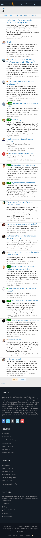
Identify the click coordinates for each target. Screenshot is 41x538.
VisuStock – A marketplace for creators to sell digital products (20, 21)
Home (28, 536)
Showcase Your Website (14, 39)
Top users (32, 15)
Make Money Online (8, 452)
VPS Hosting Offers (8, 481)
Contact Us (7, 513)
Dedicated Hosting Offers (9, 484)
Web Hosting (6, 449)
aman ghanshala (12, 219)
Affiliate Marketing (7, 446)
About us (21, 536)
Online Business (6, 437)
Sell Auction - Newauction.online (22, 301)
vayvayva (9, 76)
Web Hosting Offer (7, 471)
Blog (5, 507)
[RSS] (32, 536)
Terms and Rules (12, 536)
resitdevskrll (10, 148)
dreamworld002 (11, 160)
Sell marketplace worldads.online (23, 320)
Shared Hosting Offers (9, 474)
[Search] (39, 4)
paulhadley (10, 54)
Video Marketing (16, 297)
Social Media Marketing (18, 233)
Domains (14, 162)
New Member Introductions (20, 56)
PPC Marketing (6, 443)
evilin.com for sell (14, 359)
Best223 (9, 315)
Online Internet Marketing (19, 249)
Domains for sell (15, 339)
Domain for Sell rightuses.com (20, 153)
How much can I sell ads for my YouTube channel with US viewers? (21, 60)
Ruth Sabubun (11, 231)
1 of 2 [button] (15, 379)
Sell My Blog (14, 119)
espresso (9, 197)
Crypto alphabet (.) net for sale (21, 182)
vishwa (9, 134)
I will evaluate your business (21, 165)
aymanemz (10, 247)
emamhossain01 (12, 354)
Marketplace (8, 516)
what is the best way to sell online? (22, 224)
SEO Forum (5, 434)
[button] (2, 3)
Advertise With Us (9, 510)
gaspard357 (10, 296)
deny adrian (10, 261)
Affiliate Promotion (7, 468)
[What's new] (35, 4)
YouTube (9, 78)
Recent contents (7, 15)
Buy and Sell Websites (13, 116)
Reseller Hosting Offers (9, 478)
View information (21, 15)
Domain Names (16, 100)
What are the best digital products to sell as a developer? (22, 237)
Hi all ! (9, 42)
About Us (7, 504)
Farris (8, 177)
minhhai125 (10, 98)
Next (21, 379)
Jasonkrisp (10, 114)
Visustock (10, 37)
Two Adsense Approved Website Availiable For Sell (20, 203)
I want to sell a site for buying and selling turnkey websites (21, 267)
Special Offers (6, 465)
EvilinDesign (10, 373)
